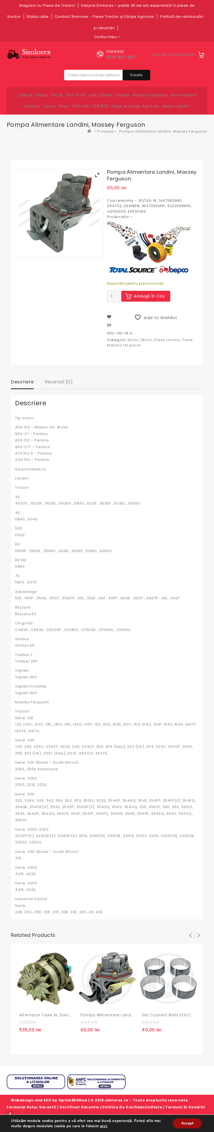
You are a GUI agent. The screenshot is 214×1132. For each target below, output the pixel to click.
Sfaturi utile (38, 16)
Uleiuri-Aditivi (175, 106)
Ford (80, 95)
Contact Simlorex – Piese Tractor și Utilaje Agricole (104, 16)
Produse (105, 131)
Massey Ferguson (150, 95)
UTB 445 (80, 106)
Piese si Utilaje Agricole (135, 106)
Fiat (70, 95)
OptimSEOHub (73, 1100)
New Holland (183, 95)
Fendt (57, 95)
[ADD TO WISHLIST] (37, 1003)
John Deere (100, 95)
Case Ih (25, 95)
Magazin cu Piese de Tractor (47, 5)
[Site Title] (30, 54)
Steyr (63, 106)
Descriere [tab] (22, 382)
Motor (133, 339)
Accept (187, 1123)
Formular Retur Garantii (31, 1107)
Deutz (42, 95)
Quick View (48, 1003)
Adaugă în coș (149, 296)
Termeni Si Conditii (185, 1107)
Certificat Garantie (79, 1107)
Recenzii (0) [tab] (59, 382)
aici (103, 1125)
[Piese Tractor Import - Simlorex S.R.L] (90, 131)
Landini (122, 95)
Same (49, 106)
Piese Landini (167, 339)
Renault (32, 106)
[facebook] (10, 1113)
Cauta (136, 75)
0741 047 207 (120, 57)
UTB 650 (100, 106)
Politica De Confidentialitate (132, 1107)
